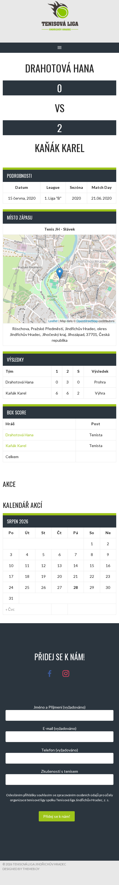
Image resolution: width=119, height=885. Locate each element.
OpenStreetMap (87, 321)
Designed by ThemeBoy (21, 869)
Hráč (10, 423)
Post (95, 423)
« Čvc (10, 609)
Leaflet (53, 321)
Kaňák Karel (16, 445)
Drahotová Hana (19, 434)
